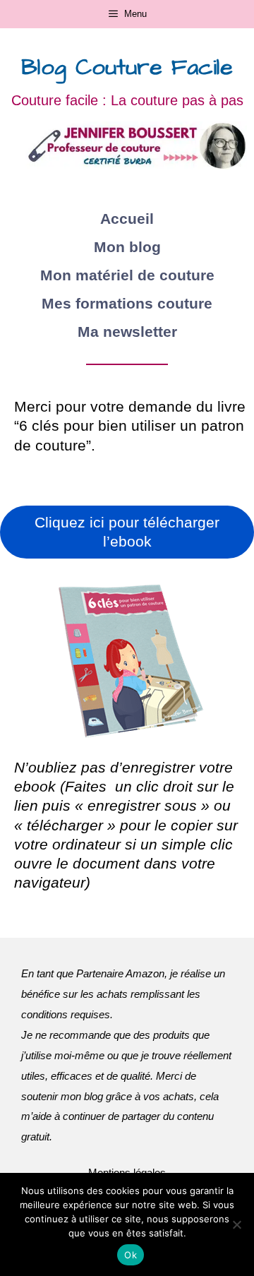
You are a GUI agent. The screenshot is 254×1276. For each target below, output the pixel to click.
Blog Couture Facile (127, 67)
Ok (130, 1254)
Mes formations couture (127, 303)
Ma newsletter (127, 331)
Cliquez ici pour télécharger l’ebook (127, 531)
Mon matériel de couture (127, 275)
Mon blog (127, 247)
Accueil (127, 218)
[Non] (236, 1224)
